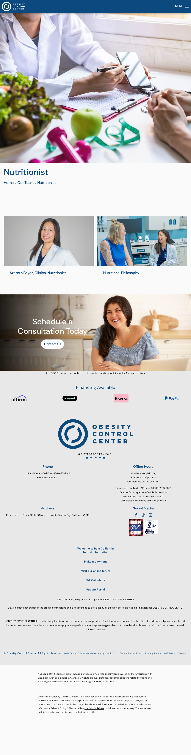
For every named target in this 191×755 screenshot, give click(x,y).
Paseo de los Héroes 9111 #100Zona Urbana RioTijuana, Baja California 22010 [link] (48, 515)
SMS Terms (170, 653)
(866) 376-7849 (105, 681)
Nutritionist (46, 182)
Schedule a (52, 326)
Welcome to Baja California (95, 550)
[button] (187, 6)
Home (9, 182)
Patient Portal (95, 589)
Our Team (25, 182)
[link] (95, 456)
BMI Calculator (95, 580)
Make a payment (95, 561)
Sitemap (182, 653)
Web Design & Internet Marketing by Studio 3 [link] (89, 653)
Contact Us (52, 344)
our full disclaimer (94, 708)
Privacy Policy (153, 653)
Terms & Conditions (131, 653)
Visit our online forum (95, 571)
